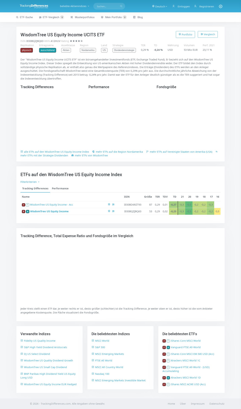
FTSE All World (103, 360)
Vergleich (209, 34)
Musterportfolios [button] (84, 17)
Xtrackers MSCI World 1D (186, 377)
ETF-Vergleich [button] (53, 17)
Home (171, 403)
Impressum (197, 403)
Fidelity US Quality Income (39, 340)
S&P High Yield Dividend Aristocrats (45, 347)
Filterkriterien (28, 182)
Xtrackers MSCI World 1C (185, 360)
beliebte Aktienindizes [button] (73, 6)
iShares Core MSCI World (186, 340)
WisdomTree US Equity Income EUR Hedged (50, 384)
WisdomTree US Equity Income (49, 211)
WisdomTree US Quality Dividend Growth (48, 360)
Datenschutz (216, 403)
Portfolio (186, 34)
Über (183, 403)
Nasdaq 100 (102, 374)
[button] (159, 6)
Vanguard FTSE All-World (186, 347)
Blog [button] (140, 17)
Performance (60, 188)
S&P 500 (100, 347)
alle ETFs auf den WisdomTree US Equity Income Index (56, 151)
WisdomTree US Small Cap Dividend (45, 367)
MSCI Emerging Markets (109, 354)
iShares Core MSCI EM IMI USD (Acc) (192, 354)
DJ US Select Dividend (37, 354)
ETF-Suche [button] (26, 17)
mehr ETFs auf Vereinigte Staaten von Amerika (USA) (181, 151)
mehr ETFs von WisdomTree (91, 155)
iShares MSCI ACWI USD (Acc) (188, 384)
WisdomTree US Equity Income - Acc (51, 204)
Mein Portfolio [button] (114, 17)
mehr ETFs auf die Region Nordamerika (119, 151)
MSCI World (102, 340)
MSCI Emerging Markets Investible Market (120, 380)
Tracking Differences (35, 188)
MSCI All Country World (109, 367)
